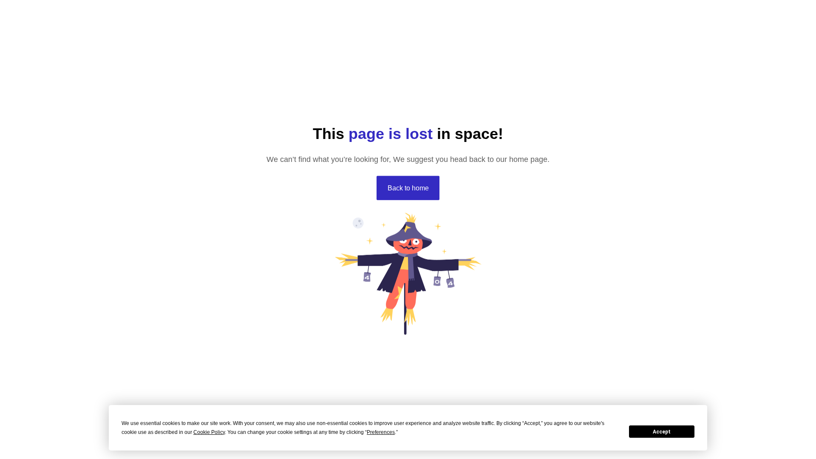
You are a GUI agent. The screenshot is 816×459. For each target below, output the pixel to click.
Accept (662, 432)
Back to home (408, 187)
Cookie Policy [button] (209, 432)
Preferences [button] (381, 432)
